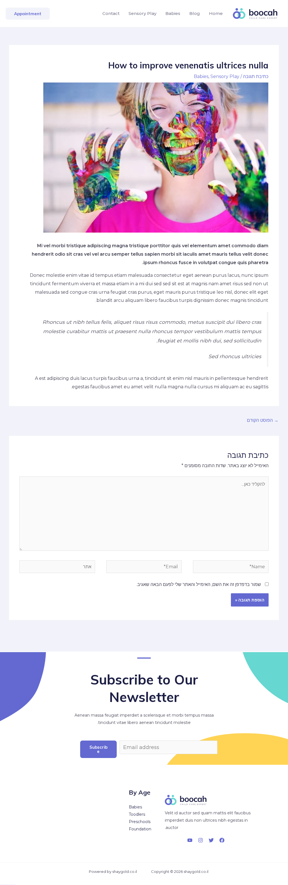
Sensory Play (142, 13)
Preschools (139, 821)
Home (216, 13)
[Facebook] (221, 840)
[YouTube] (189, 840)
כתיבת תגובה (255, 76)
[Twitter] (211, 840)
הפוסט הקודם (262, 420)
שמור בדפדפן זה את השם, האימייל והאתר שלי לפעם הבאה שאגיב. (198, 584)
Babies (172, 13)
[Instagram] (200, 840)
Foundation (140, 829)
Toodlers (137, 814)
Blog (194, 13)
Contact (111, 13)
